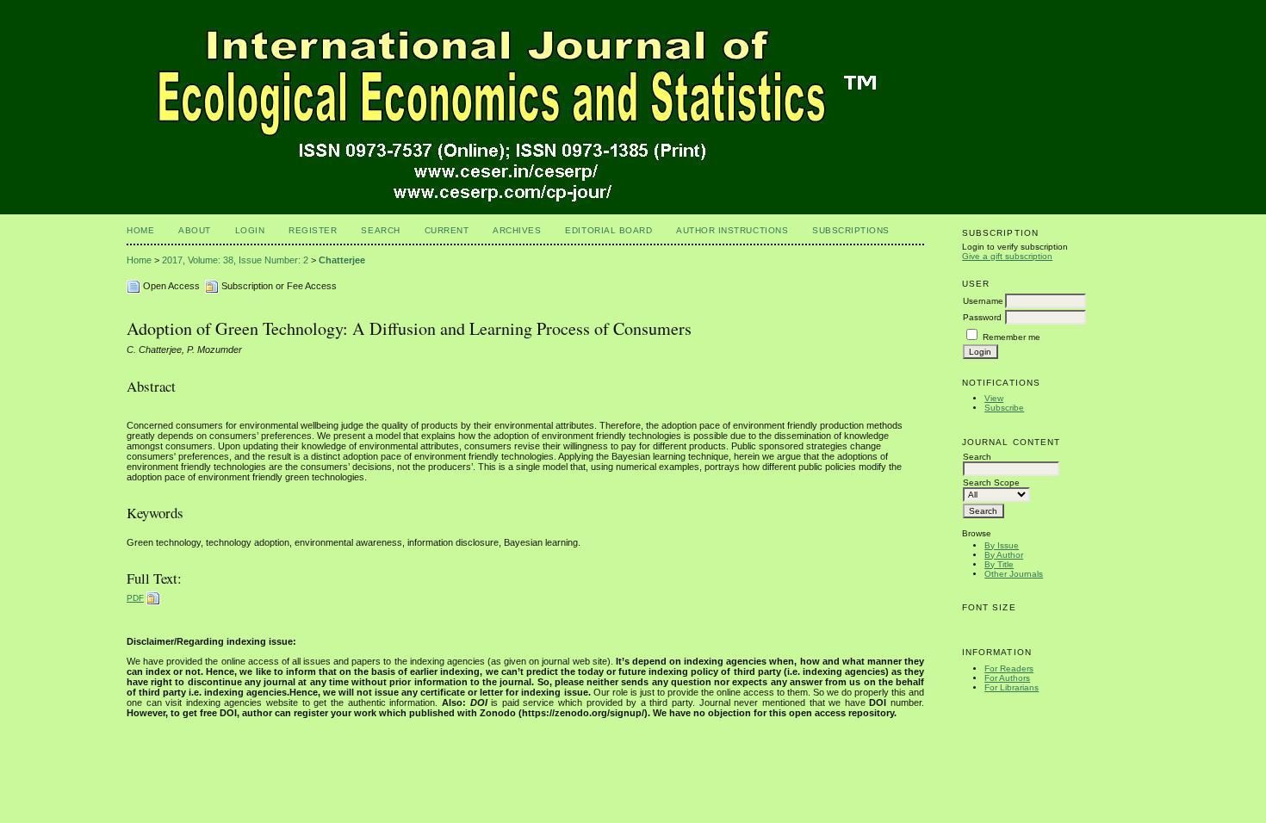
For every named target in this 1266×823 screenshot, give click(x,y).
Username (983, 301)
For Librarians (1011, 687)
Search (380, 230)
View (993, 398)
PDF (135, 598)
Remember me (1011, 337)
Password (982, 317)
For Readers (1008, 668)
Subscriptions (851, 230)
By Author (1003, 555)
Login (250, 230)
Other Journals (1013, 574)
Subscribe (1004, 407)
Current (447, 230)
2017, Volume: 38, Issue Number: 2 (235, 260)
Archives (517, 230)
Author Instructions (732, 230)
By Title (999, 564)
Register (313, 230)
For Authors (1007, 678)
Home (140, 230)
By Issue (1001, 545)
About (194, 230)
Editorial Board (608, 230)
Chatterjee (342, 260)
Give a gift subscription (1007, 256)
